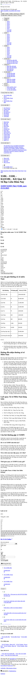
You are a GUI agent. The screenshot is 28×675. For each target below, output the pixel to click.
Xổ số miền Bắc (6, 636)
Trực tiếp (9, 31)
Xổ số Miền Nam (8, 166)
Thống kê (22, 13)
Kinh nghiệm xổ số (11, 87)
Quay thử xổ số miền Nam (11, 655)
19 (1, 534)
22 (8, 534)
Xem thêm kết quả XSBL (7, 273)
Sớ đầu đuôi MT (11, 75)
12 (9, 532)
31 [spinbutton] (1, 546)
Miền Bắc (14, 10)
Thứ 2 (8, 21)
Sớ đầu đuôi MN (11, 76)
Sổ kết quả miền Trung (12, 61)
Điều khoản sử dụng (11, 668)
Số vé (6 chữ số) (5, 542)
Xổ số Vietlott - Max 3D (10, 646)
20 (4, 534)
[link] (4, 165)
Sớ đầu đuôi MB (11, 73)
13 (12, 532)
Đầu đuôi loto (10, 69)
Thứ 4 (8, 24)
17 (21, 532)
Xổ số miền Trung (15, 636)
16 (19, 532)
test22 (3, 673)
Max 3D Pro (7, 162)
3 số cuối (15, 229)
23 (11, 534)
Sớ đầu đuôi (4, 15)
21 (6, 534)
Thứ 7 (8, 28)
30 (11, 531)
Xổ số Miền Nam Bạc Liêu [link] (10, 168)
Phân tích (10, 15)
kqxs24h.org (13, 658)
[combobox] (8, 557)
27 (4, 531)
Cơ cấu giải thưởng (11, 89)
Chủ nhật (9, 30)
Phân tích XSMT (11, 80)
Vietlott (18, 10)
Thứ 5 (8, 25)
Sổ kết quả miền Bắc (12, 60)
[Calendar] (2, 554)
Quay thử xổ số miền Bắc (8, 653)
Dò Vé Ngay (4, 560)
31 (13, 531)
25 (15, 534)
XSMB (2, 13)
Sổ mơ (15, 15)
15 (17, 532)
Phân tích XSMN (11, 82)
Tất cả (3, 229)
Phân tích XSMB (11, 79)
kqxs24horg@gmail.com (7, 665)
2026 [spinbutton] (2, 552)
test (1, 673)
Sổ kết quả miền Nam (12, 63)
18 (23, 532)
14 (14, 532)
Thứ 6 (8, 27)
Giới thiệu (3, 668)
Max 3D (6, 161)
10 (5, 532)
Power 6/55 (6, 159)
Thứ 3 (8, 23)
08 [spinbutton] (1, 549)
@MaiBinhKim (12, 671)
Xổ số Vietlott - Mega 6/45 (8, 644)
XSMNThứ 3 (12, 186)
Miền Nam (3, 10)
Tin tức (19, 15)
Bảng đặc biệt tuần (11, 66)
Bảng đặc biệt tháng (12, 67)
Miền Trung (9, 10)
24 (13, 534)
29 (8, 531)
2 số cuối (9, 229)
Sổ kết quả (16, 13)
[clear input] (16, 544)
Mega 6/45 (6, 158)
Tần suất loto (10, 70)
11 (7, 532)
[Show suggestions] (2, 559)
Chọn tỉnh (3, 555)
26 (1, 531)
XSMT (6, 13)
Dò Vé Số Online (6, 539)
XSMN (11, 13)
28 (6, 531)
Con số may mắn (11, 88)
